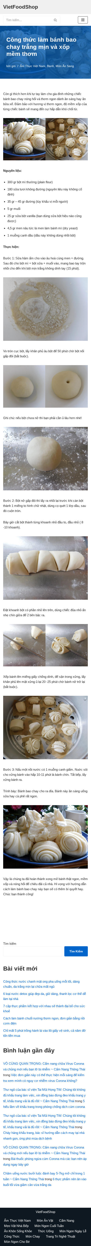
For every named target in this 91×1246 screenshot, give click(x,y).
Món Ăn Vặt (45, 1220)
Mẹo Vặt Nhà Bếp (16, 1226)
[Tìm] (55, 20)
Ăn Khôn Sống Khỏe (18, 1231)
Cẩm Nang (66, 1220)
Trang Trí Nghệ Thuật (60, 1236)
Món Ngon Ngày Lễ (72, 1231)
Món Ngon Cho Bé (17, 1241)
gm (13, 66)
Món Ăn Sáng (65, 66)
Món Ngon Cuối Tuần (49, 1226)
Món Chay (33, 1236)
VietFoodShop (45, 1212)
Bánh (50, 66)
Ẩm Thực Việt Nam (32, 66)
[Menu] (83, 19)
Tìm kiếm (9, 943)
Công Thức (12, 1236)
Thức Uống (46, 1231)
